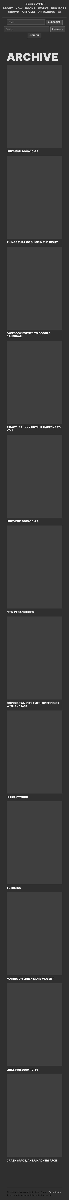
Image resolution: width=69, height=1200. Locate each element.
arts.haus (46, 11)
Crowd (13, 11)
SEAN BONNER (35, 3)
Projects (58, 8)
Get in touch (55, 1192)
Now (19, 8)
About (8, 8)
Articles (29, 11)
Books (30, 8)
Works (43, 8)
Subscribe (54, 22)
